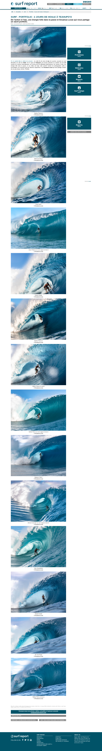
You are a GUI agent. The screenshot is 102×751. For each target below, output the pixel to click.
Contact (58, 737)
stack (56, 706)
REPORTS (39, 737)
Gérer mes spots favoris (78, 132)
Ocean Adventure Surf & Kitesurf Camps (44, 744)
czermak (53, 706)
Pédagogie (40, 742)
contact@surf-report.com (38, 712)
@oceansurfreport (18, 23)
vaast (62, 706)
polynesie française (25, 706)
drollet (45, 706)
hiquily (12, 707)
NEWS (38, 739)
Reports (79, 79)
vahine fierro (37, 706)
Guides (39, 741)
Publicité (58, 738)
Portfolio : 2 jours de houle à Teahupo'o (39, 11)
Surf (25, 11)
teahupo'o (17, 706)
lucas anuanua (32, 706)
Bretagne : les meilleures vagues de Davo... (24, 720)
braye (65, 706)
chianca (15, 707)
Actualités (18, 11)
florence (59, 706)
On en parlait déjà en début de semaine (22, 61)
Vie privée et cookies (62, 741)
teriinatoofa (49, 706)
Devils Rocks (18, 8)
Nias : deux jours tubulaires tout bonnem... (53, 720)
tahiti (20, 706)
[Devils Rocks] (90, 8)
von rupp (42, 706)
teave (18, 707)
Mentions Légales (61, 739)
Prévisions (40, 738)
